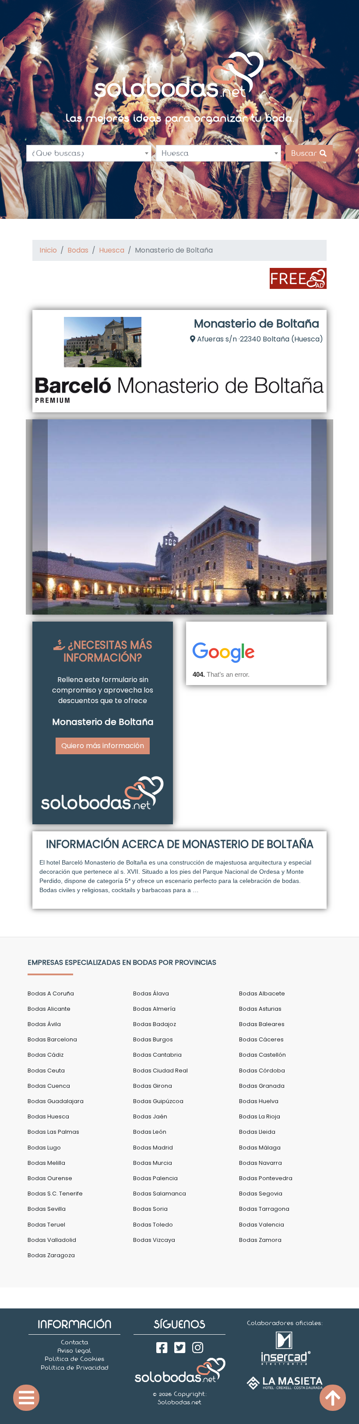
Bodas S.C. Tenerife (55, 1193)
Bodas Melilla (46, 1163)
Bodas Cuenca (49, 1086)
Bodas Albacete (262, 993)
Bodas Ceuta (46, 1070)
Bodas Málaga (260, 1147)
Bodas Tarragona (264, 1209)
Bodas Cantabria (157, 1054)
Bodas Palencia (155, 1178)
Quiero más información (102, 746)
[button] (37, 517)
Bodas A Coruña (51, 993)
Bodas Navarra (260, 1163)
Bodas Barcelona (52, 1039)
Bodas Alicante (49, 1009)
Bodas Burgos (153, 1039)
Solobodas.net (179, 1402)
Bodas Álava (151, 993)
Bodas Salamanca (159, 1193)
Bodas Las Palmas (53, 1132)
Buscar (305, 153)
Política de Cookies (74, 1359)
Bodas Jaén (150, 1116)
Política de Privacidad (75, 1367)
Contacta (74, 1342)
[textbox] (89, 153)
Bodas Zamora (260, 1240)
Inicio (48, 250)
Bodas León (149, 1132)
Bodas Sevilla (47, 1209)
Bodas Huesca (48, 1116)
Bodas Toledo (153, 1224)
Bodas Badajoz (154, 1024)
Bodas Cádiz (45, 1054)
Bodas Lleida (257, 1132)
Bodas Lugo (44, 1147)
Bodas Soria (150, 1209)
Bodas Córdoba (262, 1070)
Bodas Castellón (262, 1054)
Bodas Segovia (260, 1193)
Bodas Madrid (153, 1147)
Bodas (77, 250)
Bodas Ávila (44, 1024)
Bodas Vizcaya (154, 1240)
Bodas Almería (154, 1009)
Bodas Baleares (262, 1024)
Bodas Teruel (46, 1224)
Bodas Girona (152, 1086)
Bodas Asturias (260, 1009)
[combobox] (88, 153)
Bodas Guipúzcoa (158, 1101)
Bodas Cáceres (261, 1039)
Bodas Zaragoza (51, 1255)
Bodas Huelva (258, 1101)
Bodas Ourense (50, 1178)
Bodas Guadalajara (56, 1101)
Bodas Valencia (261, 1224)
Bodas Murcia (152, 1163)
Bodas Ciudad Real (160, 1070)
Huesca (111, 250)
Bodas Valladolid (52, 1240)
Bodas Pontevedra (265, 1178)
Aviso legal (74, 1350)
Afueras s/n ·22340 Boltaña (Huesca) (259, 339)
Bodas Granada (262, 1086)
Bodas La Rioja (259, 1116)
